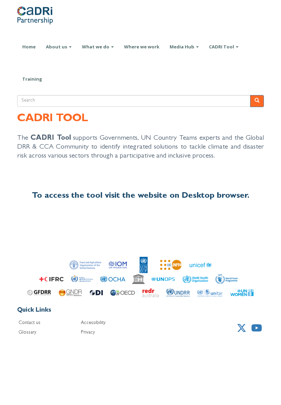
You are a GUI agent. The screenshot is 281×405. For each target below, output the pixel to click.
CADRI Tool (222, 47)
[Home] (43, 15)
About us (57, 47)
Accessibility (93, 323)
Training (32, 79)
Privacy (88, 332)
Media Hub (182, 47)
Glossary (27, 332)
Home (29, 47)
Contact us (29, 323)
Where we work (141, 47)
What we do (96, 47)
